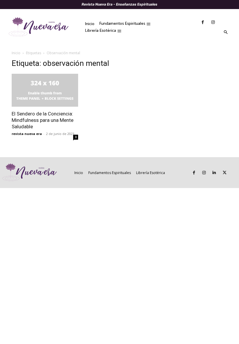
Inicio (16, 52)
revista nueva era (27, 133)
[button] (226, 32)
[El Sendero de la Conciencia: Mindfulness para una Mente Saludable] (45, 90)
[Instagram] (213, 22)
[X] (224, 173)
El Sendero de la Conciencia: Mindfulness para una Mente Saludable (42, 120)
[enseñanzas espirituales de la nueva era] (40, 27)
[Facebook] (203, 22)
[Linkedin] (214, 173)
